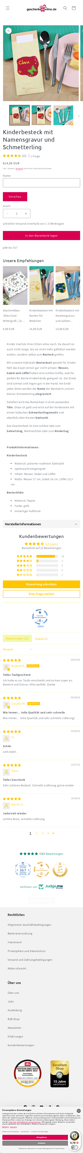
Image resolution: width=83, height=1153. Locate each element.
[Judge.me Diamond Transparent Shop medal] (40, 617)
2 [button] (36, 833)
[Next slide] (75, 299)
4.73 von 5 (51, 544)
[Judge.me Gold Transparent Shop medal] (41, 869)
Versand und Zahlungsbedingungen (30, 959)
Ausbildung (15, 1010)
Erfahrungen (15, 1036)
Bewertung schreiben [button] (41, 584)
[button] (7, 8)
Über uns (13, 992)
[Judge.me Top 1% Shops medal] (60, 869)
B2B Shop (14, 1019)
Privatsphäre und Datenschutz (27, 951)
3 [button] (43, 833)
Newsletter (14, 1027)
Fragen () (41, 638)
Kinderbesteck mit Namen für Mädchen (41, 315)
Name (6, 175)
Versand (19, 168)
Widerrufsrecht (17, 968)
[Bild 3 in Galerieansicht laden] (63, 115)
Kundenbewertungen (21, 1045)
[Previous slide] (8, 299)
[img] (12, 660)
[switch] (74, 1147)
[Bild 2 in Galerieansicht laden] (41, 115)
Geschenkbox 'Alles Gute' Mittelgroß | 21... (14, 315)
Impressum (15, 942)
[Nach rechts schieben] (79, 116)
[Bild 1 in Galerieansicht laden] (19, 115)
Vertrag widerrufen (41, 900)
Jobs (11, 1001)
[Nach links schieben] (4, 116)
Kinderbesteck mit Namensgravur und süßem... (67, 315)
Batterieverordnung (20, 933)
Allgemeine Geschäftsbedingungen (29, 924)
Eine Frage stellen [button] (41, 594)
